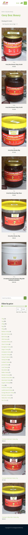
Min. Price (18, 312)
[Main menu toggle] (25, 3)
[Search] (25, 298)
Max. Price (24, 312)
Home (3, 11)
